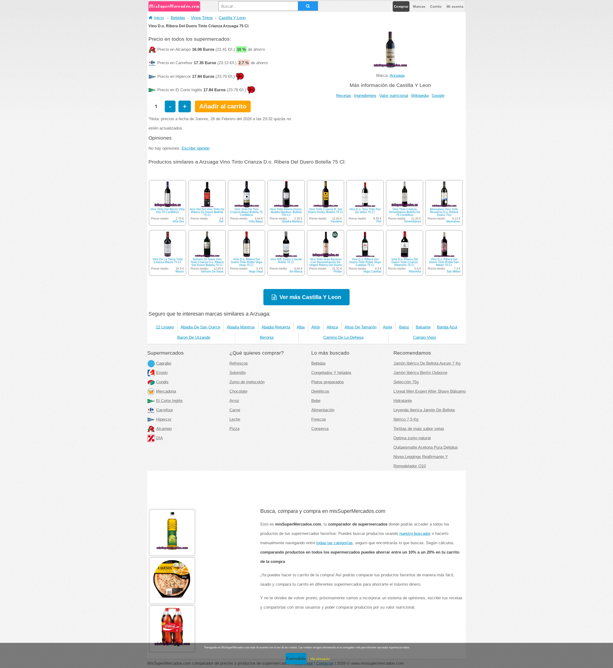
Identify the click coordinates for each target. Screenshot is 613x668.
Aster (387, 327)
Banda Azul (447, 327)
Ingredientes (365, 95)
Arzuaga (397, 75)
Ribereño (415, 271)
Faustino (336, 221)
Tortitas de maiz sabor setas (418, 428)
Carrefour (164, 410)
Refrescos (238, 363)
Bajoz (404, 327)
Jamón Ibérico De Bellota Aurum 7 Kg (426, 363)
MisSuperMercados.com (174, 6)
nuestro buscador (415, 533)
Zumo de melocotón (247, 381)
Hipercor (163, 419)
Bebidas (178, 17)
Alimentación (322, 410)
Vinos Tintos (202, 17)
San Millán (453, 271)
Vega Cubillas (372, 271)
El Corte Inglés (169, 400)
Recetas (343, 95)
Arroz (234, 400)
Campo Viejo (424, 337)
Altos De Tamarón (360, 327)
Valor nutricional (393, 95)
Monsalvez (453, 221)
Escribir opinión (196, 148)
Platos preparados (327, 381)
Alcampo (164, 428)
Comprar (401, 6)
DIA (159, 438)
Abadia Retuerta (275, 327)
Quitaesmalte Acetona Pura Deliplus (425, 447)
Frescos (318, 419)
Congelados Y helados (331, 372)
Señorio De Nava (212, 271)
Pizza (234, 428)
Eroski (162, 372)
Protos (338, 271)
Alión (315, 327)
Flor (378, 221)
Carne (234, 410)
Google (438, 95)
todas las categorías (334, 542)
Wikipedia (420, 95)
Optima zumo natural (412, 438)
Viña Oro (178, 221)
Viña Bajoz (256, 221)
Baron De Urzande (193, 337)
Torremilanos (412, 221)
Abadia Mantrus (292, 221)
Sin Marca (295, 271)
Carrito (436, 6)
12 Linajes (165, 327)
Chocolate (238, 391)
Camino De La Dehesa (343, 337)
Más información (320, 659)
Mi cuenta (455, 6)
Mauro (180, 271)
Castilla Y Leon (232, 17)
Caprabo (163, 363)
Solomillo (237, 372)
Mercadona (166, 391)
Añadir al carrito (222, 106)
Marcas (419, 6)
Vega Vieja (256, 271)
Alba (301, 327)
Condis (162, 381)
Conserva (320, 428)
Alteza (332, 327)
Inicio (159, 17)
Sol (221, 221)
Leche (234, 419)
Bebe (315, 400)
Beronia (266, 337)
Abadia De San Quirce (200, 327)
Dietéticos (320, 391)
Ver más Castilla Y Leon (310, 297)
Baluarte (423, 327)
